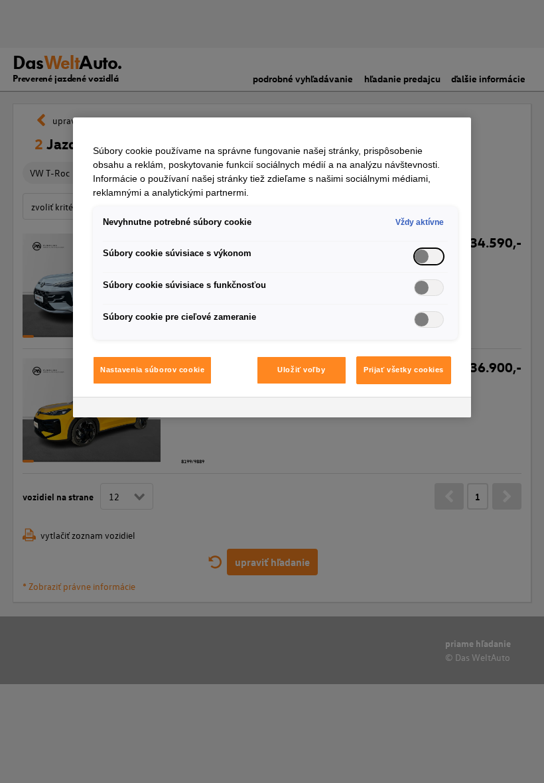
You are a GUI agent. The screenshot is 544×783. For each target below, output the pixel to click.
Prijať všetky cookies (404, 370)
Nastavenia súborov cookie (152, 370)
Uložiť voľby (301, 370)
